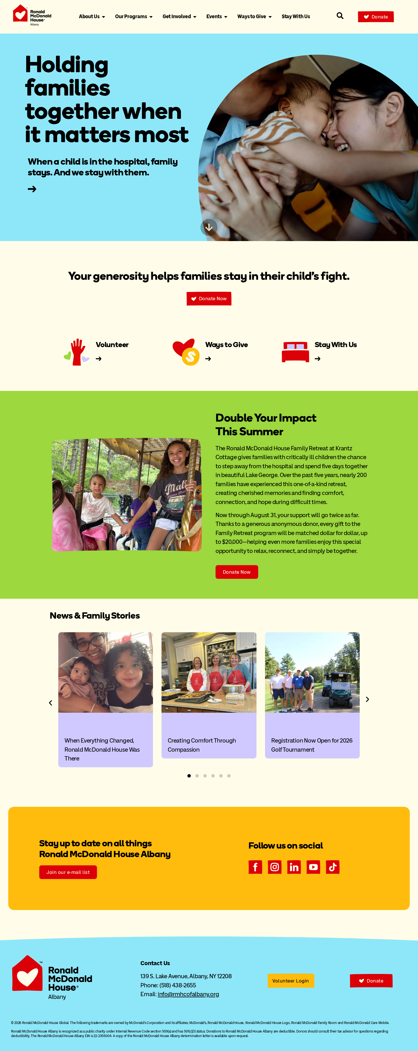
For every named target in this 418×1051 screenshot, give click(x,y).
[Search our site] (340, 15)
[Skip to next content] (209, 227)
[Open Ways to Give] (270, 16)
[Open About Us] (103, 16)
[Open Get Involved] (194, 16)
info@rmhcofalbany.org (188, 994)
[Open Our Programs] (151, 16)
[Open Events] (225, 16)
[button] (50, 702)
